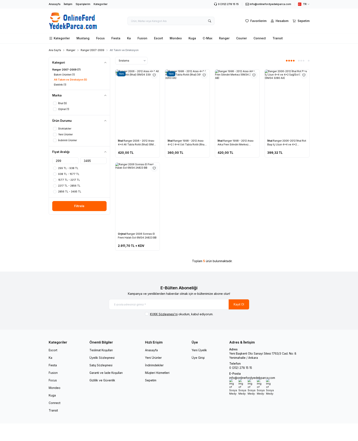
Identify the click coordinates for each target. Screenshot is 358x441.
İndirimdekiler (154, 365)
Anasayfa (54, 4)
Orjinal (122, 233)
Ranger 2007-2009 (92, 50)
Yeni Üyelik (199, 350)
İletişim (68, 4)
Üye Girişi (198, 357)
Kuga (192, 38)
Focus (100, 38)
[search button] (209, 21)
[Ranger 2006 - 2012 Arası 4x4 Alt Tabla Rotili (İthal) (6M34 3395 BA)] (137, 103)
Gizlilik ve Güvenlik (102, 380)
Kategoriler (101, 4)
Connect (260, 38)
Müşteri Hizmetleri (157, 372)
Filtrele (79, 206)
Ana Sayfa (55, 50)
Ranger (224, 38)
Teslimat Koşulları (101, 350)
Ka (129, 38)
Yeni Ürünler (153, 357)
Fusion (142, 38)
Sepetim (150, 380)
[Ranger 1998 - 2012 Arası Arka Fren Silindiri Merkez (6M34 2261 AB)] (237, 103)
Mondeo (176, 38)
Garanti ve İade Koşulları (106, 372)
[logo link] (73, 21)
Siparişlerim (83, 4)
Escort (158, 38)
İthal (121, 140)
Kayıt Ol (239, 304)
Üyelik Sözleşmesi (102, 357)
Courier (241, 38)
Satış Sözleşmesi (100, 365)
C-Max (207, 38)
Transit (278, 38)
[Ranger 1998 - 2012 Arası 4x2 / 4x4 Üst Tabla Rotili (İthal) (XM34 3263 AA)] (187, 103)
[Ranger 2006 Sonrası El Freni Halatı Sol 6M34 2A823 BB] (137, 196)
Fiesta (115, 38)
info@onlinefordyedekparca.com (252, 377)
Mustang (82, 38)
